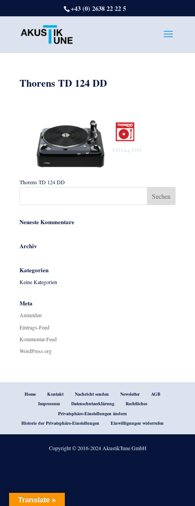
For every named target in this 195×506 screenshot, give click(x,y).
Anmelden (31, 315)
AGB (156, 394)
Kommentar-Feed (38, 339)
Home (30, 394)
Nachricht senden (92, 394)
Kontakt (55, 394)
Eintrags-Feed (34, 327)
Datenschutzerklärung (92, 403)
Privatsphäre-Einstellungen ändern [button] (92, 413)
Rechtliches (136, 403)
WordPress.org (36, 350)
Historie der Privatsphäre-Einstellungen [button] (60, 423)
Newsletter (130, 394)
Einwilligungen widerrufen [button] (137, 423)
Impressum (49, 403)
